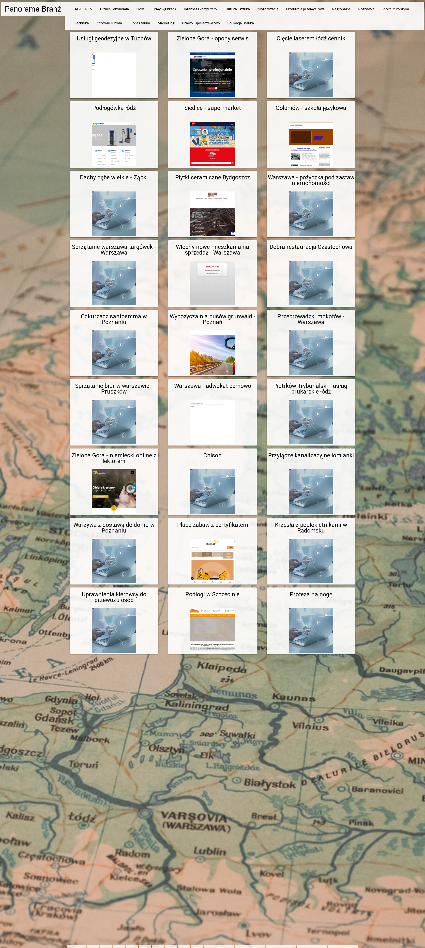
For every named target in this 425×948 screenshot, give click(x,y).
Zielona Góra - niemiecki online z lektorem (114, 458)
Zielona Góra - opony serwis (213, 38)
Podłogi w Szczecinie (212, 594)
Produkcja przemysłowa (305, 9)
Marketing (166, 23)
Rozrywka (366, 9)
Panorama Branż (33, 9)
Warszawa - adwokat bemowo (212, 386)
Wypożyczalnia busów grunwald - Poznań (213, 319)
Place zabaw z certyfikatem (212, 525)
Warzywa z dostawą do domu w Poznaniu (113, 528)
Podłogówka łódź (114, 108)
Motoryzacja (267, 9)
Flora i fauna (139, 23)
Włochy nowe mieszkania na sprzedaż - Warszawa (212, 250)
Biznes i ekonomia (114, 9)
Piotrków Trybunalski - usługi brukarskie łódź (311, 389)
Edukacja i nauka (240, 23)
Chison (212, 455)
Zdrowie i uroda (109, 23)
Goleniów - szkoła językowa (311, 108)
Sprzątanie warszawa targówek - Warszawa (114, 250)
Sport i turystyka (395, 9)
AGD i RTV (83, 9)
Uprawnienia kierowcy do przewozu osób (114, 597)
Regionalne (341, 9)
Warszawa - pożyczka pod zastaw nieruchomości (311, 180)
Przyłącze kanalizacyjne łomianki (311, 455)
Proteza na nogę (311, 594)
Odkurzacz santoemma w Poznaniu (114, 319)
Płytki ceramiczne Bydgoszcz (212, 177)
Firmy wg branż (164, 9)
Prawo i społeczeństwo (201, 23)
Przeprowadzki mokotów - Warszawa (311, 319)
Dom (140, 9)
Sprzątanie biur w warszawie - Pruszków (114, 389)
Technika (82, 23)
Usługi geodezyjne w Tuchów (114, 38)
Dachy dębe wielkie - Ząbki (114, 177)
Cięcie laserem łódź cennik (311, 38)
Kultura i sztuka (237, 9)
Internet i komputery (200, 9)
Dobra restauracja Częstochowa (311, 247)
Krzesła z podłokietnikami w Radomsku (311, 528)
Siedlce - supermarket (212, 108)
